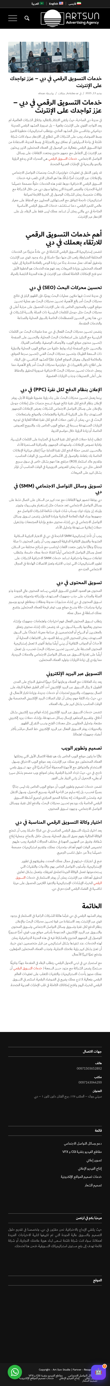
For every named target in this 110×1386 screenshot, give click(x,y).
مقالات (61, 93)
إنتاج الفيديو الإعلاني (90, 1168)
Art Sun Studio (61, 1369)
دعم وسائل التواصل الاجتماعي (83, 1143)
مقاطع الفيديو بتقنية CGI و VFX (82, 1152)
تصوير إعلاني (94, 1160)
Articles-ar (73, 93)
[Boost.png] (48, 57)
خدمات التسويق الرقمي (62, 159)
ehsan (41, 93)
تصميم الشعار (93, 1185)
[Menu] (14, 18)
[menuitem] (75, 3)
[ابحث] (26, 18)
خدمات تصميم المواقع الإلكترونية (81, 1177)
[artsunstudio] (64, 18)
